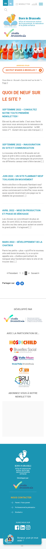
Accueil (16, 80)
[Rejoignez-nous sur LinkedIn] (22, 529)
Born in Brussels (30, 18)
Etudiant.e (18, 512)
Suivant (34, 273)
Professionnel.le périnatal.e (25, 507)
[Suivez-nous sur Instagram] (28, 529)
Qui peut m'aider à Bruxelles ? (21, 70)
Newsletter (24, 4)
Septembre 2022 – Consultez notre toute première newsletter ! (19, 113)
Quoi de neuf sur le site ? (31, 80)
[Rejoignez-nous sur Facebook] (17, 529)
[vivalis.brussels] (15, 29)
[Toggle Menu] (41, 4)
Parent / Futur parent (22, 503)
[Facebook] (18, 283)
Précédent (13, 273)
